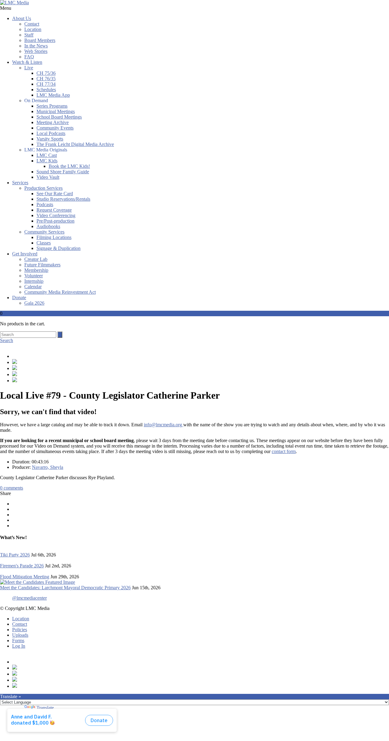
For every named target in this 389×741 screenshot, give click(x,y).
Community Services (44, 231)
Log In (18, 646)
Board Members (39, 40)
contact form (284, 451)
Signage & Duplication (58, 248)
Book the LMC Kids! (69, 166)
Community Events (55, 127)
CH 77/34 (46, 84)
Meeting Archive (52, 122)
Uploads (20, 635)
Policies (19, 629)
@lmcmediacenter (29, 598)
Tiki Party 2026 (15, 554)
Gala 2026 (34, 303)
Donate (19, 297)
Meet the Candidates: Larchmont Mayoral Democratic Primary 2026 (65, 587)
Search (6, 340)
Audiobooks (48, 226)
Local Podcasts (50, 133)
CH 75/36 (46, 73)
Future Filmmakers (42, 264)
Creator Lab (35, 259)
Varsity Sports (49, 138)
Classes (43, 242)
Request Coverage (54, 210)
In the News (36, 45)
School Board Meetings (59, 116)
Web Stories (35, 51)
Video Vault (47, 177)
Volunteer (33, 275)
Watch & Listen (27, 62)
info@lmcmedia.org (163, 424)
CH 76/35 (46, 78)
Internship (33, 281)
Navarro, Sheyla (47, 467)
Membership (36, 270)
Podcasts (44, 204)
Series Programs (51, 106)
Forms (18, 640)
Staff (28, 34)
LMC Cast (46, 155)
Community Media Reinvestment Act (60, 292)
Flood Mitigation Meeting (24, 576)
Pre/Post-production (55, 220)
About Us (21, 18)
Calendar (33, 286)
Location (32, 29)
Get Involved (24, 253)
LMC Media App (53, 95)
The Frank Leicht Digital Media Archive (75, 144)
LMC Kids (46, 160)
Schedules (46, 89)
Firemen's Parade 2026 (22, 565)
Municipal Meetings (55, 111)
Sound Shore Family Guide (62, 171)
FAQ (29, 56)
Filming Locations (53, 237)
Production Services (43, 188)
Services (20, 182)
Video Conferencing (55, 215)
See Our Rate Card (54, 193)
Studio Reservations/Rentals (63, 199)
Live (28, 67)
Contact (31, 23)
